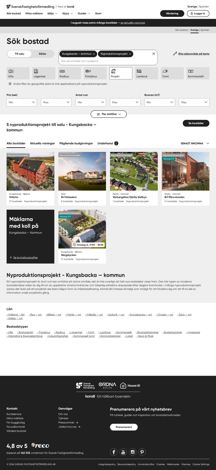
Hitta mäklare (34, 13)
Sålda (42, 53)
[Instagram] (132, 452)
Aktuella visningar (42, 143)
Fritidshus (44, 332)
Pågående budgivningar (76, 143)
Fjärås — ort (74, 314)
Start (98, 13)
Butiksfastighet (173, 332)
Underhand (105, 143)
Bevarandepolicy (127, 464)
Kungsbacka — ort (141, 314)
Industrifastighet (58, 336)
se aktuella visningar (132, 22)
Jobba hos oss (67, 426)
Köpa (65, 13)
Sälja (50, 13)
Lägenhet (76, 332)
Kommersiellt (124, 332)
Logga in (199, 13)
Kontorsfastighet (110, 336)
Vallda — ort (15, 318)
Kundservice (14, 414)
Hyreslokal (194, 332)
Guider (82, 13)
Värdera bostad (16, 431)
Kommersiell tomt (84, 336)
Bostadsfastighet (147, 332)
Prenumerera (124, 427)
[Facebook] (113, 452)
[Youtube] (123, 452)
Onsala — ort (165, 314)
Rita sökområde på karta (193, 53)
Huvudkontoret (16, 426)
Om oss (63, 414)
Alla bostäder (16, 143)
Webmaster (173, 464)
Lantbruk (105, 332)
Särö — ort (185, 314)
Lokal (129, 336)
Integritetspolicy (107, 464)
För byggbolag (16, 422)
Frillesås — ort (95, 314)
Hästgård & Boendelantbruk (25, 336)
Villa (10, 332)
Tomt (91, 332)
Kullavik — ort (116, 314)
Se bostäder (196, 123)
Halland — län (16, 314)
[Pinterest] (142, 452)
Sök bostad (14, 13)
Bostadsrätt (26, 332)
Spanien (204, 6)
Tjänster (63, 418)
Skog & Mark (146, 336)
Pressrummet (66, 422)
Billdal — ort (54, 314)
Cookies (161, 464)
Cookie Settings (201, 464)
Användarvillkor (146, 464)
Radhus (60, 332)
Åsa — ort (36, 314)
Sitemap (186, 464)
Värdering (172, 13)
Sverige (192, 6)
